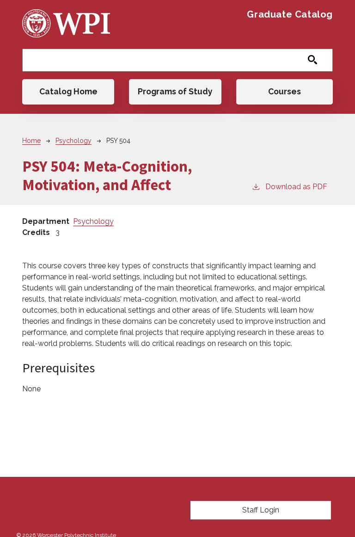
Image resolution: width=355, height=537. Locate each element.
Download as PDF (296, 186)
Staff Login (260, 510)
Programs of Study (175, 91)
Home (31, 140)
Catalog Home (68, 91)
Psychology (73, 140)
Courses (284, 91)
